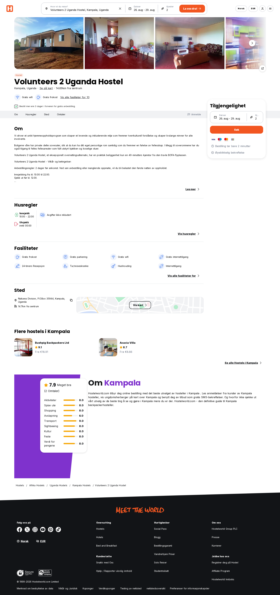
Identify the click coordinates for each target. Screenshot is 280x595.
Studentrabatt (161, 571)
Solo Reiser (160, 562)
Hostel (19, 75)
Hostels (100, 528)
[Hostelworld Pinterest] (50, 529)
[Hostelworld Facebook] (19, 529)
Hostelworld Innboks (223, 579)
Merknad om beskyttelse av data (35, 588)
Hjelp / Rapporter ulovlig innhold (114, 571)
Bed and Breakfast (106, 545)
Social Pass (160, 528)
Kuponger (88, 588)
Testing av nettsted (130, 588)
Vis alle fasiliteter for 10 (74, 97)
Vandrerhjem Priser (164, 554)
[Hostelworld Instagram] (35, 529)
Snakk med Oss (104, 562)
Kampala (19, 88)
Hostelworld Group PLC (224, 528)
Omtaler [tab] (61, 114)
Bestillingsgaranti (163, 545)
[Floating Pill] (252, 43)
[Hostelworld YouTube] (42, 529)
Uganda (31, 88)
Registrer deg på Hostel (225, 562)
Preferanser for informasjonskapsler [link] (190, 588)
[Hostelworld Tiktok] (58, 529)
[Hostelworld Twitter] (27, 529)
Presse (215, 537)
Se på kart (46, 88)
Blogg (157, 537)
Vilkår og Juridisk (67, 588)
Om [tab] (16, 114)
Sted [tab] (46, 114)
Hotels (99, 537)
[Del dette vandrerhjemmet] (262, 68)
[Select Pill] (262, 8)
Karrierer (216, 545)
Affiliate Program (221, 571)
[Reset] (120, 8)
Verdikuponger (107, 588)
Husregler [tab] (31, 114)
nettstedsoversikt (156, 588)
